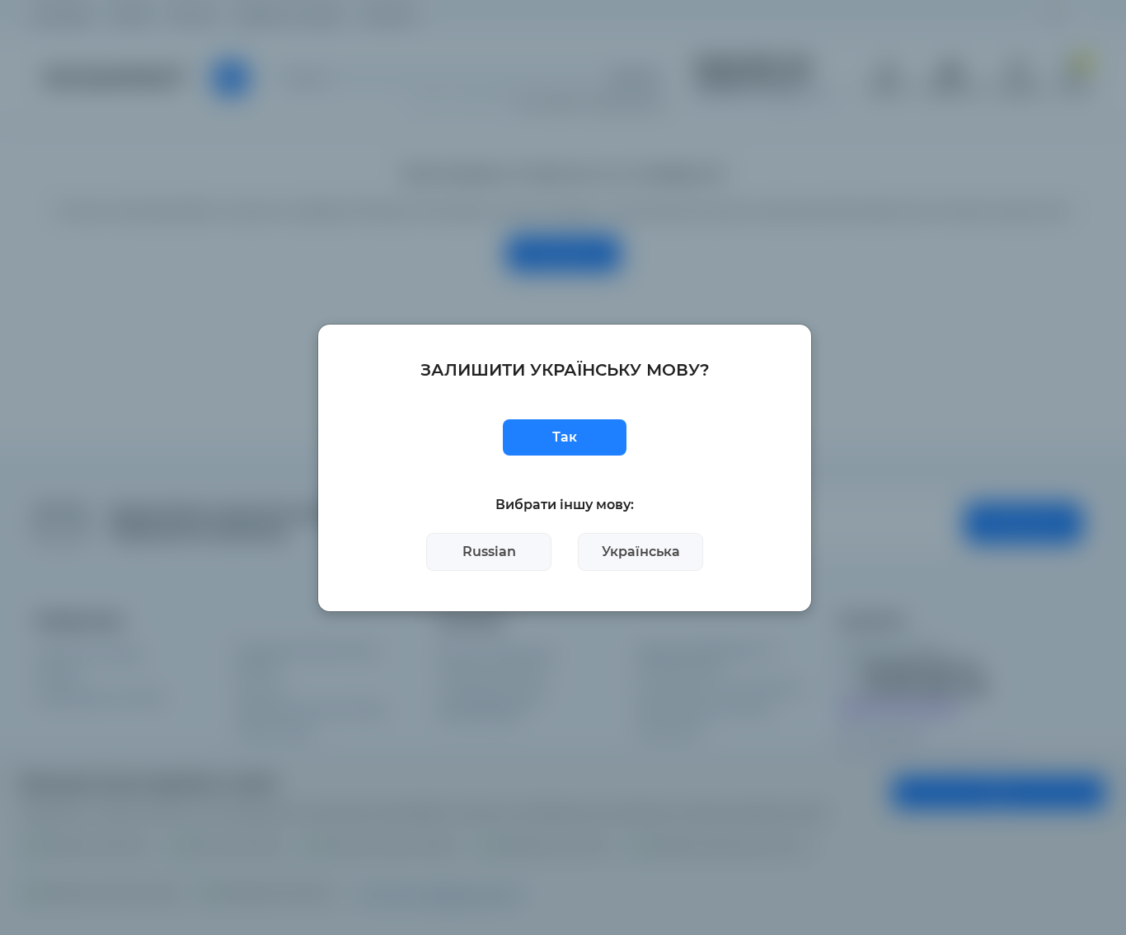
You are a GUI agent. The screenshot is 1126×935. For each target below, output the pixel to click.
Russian (489, 551)
